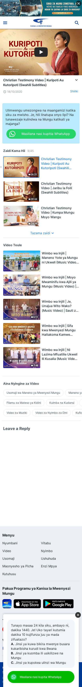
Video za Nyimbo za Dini (51, 412)
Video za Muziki (17, 412)
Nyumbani (10, 543)
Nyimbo (47, 551)
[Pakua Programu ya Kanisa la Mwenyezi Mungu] (7, 604)
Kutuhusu (9, 574)
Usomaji (8, 558)
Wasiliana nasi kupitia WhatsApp (41, 677)
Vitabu (46, 543)
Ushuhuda (48, 558)
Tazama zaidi (40, 233)
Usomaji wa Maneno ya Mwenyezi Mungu (33, 392)
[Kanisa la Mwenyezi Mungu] (41, 22)
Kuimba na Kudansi (61, 402)
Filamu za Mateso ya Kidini (24, 402)
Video (6, 551)
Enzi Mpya (49, 566)
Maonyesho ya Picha (17, 566)
